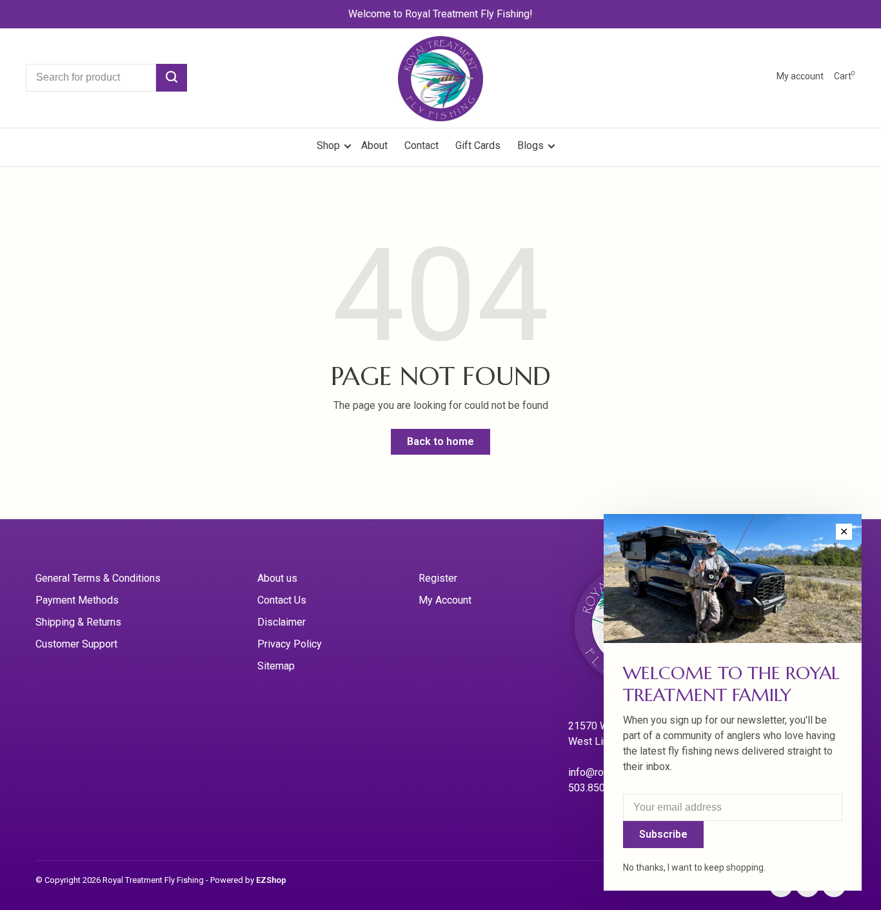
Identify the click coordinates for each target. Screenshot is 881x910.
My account (800, 76)
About (374, 145)
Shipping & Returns (78, 622)
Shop (329, 145)
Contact (421, 145)
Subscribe (663, 834)
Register (438, 578)
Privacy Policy (289, 644)
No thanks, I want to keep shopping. (694, 867)
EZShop (271, 880)
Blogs (530, 145)
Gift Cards (477, 145)
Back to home (440, 441)
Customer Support (76, 644)
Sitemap (276, 666)
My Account (445, 600)
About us (277, 578)
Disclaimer (281, 622)
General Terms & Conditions (98, 578)
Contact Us (281, 600)
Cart (844, 76)
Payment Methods (77, 600)
